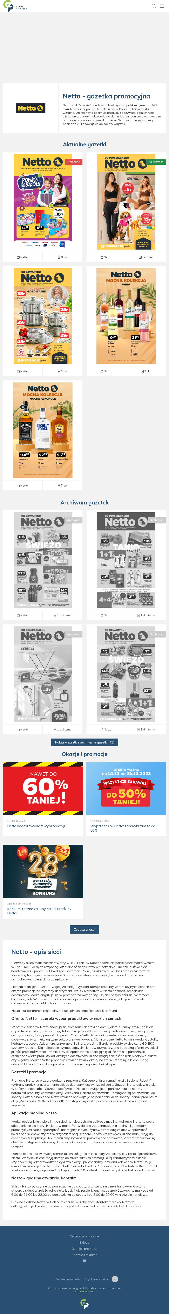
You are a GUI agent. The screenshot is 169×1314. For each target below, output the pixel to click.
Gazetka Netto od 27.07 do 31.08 (43, 207)
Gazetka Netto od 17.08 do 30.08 (126, 321)
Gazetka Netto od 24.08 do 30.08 (126, 207)
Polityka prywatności (67, 1279)
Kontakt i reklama (84, 1255)
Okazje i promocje (84, 1249)
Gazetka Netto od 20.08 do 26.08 (43, 321)
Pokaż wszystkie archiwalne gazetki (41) (84, 742)
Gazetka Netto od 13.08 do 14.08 (126, 679)
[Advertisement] (84, 49)
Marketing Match (86, 1291)
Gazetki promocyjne (84, 1236)
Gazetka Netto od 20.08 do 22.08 (43, 565)
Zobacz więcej (84, 929)
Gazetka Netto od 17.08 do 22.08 (126, 565)
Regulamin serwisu (96, 1279)
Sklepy (84, 1242)
